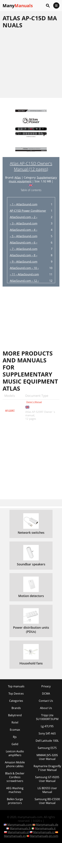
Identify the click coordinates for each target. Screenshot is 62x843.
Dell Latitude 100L (47, 741)
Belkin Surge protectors (15, 801)
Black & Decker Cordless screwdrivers (14, 777)
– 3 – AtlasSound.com (23, 223)
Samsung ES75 (47, 748)
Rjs (15, 737)
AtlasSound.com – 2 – (23, 217)
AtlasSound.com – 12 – (24, 281)
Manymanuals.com (19, 824)
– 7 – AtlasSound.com (23, 249)
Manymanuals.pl (18, 832)
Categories (16, 701)
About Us (46, 708)
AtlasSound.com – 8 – (23, 255)
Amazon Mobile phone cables (15, 764)
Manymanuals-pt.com (44, 836)
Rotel (15, 722)
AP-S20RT (10, 410)
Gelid (15, 744)
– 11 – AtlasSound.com (24, 274)
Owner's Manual (34, 401)
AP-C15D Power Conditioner (28, 211)
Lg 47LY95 (47, 726)
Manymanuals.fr (20, 828)
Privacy (46, 686)
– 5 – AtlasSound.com (23, 236)
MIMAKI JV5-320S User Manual (47, 757)
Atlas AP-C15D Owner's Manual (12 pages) (31, 166)
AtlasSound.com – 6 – (23, 242)
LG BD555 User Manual (47, 790)
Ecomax (15, 730)
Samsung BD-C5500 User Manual (47, 801)
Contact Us (46, 701)
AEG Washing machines (14, 790)
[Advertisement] (31, 63)
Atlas (17, 177)
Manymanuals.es (15, 836)
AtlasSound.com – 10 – (24, 268)
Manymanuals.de (47, 824)
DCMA (46, 693)
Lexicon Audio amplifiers (15, 753)
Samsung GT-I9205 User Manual (47, 779)
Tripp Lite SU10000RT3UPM (47, 717)
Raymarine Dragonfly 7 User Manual (47, 768)
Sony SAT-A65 (47, 733)
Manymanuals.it (45, 828)
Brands (16, 708)
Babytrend (15, 715)
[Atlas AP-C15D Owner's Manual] (31, 132)
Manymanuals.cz (44, 832)
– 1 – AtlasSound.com (23, 204)
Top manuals (16, 686)
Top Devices (16, 693)
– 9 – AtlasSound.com (23, 262)
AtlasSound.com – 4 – (23, 230)
